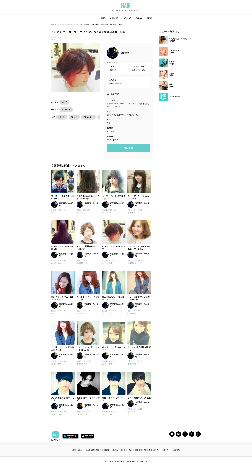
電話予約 (128, 148)
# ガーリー (66, 109)
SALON (139, 18)
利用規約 (105, 450)
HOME (102, 18)
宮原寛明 (125, 53)
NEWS (149, 18)
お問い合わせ (77, 450)
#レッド (74, 117)
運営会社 (176, 450)
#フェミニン (88, 117)
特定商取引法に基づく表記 (122, 450)
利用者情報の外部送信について (147, 450)
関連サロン (166, 450)
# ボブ (64, 102)
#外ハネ (62, 117)
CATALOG (114, 18)
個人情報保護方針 (92, 450)
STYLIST (127, 18)
